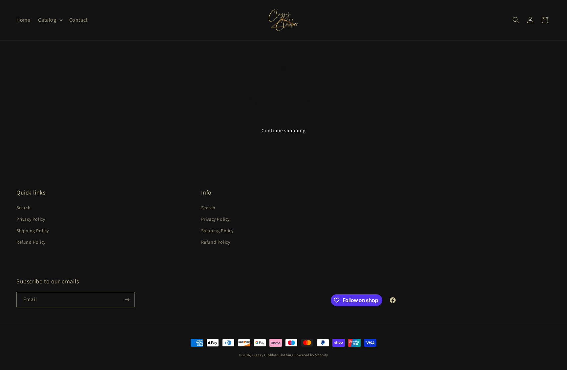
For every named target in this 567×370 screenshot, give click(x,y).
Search (23, 208)
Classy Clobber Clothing (273, 355)
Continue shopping (284, 130)
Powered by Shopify (311, 355)
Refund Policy (31, 242)
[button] (49, 20)
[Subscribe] (127, 299)
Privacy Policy (30, 219)
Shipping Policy (32, 231)
